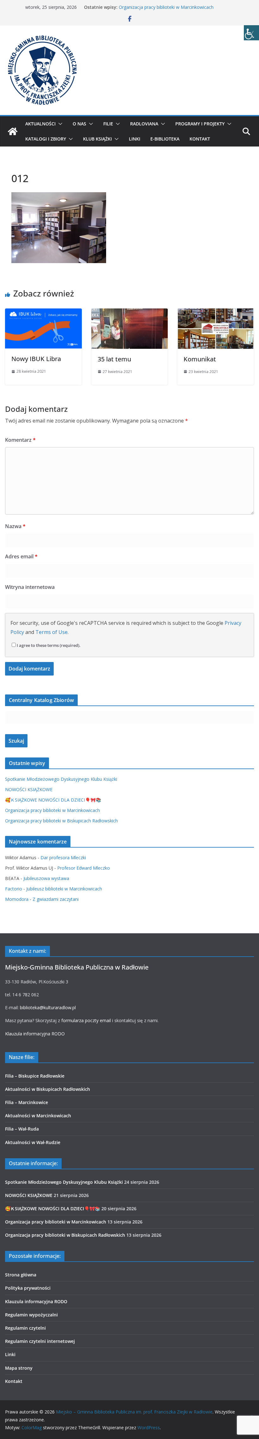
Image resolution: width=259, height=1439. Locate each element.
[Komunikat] (215, 312)
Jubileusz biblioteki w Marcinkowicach (64, 889)
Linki (134, 139)
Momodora (16, 899)
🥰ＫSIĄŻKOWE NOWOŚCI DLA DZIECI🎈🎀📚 (53, 800)
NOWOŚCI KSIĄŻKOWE (28, 789)
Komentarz (20, 439)
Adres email (21, 556)
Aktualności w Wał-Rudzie (32, 1142)
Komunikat (200, 359)
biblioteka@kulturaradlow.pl (48, 1007)
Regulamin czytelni (25, 1328)
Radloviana (144, 124)
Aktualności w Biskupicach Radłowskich (47, 1089)
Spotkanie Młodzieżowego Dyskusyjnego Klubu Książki (61, 779)
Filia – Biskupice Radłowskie (34, 1076)
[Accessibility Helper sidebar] (251, 32)
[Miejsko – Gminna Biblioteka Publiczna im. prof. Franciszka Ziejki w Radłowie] (12, 131)
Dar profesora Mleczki (63, 858)
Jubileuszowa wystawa (46, 878)
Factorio (13, 889)
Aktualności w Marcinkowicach (38, 1116)
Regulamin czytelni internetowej (40, 1341)
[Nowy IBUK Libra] (43, 312)
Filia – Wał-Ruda (22, 1129)
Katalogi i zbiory (45, 139)
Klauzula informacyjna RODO (35, 1034)
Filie (108, 124)
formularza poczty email (86, 1020)
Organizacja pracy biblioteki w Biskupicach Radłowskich (61, 821)
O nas (79, 124)
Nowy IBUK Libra (36, 358)
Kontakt (200, 139)
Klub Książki (97, 139)
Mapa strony (19, 1368)
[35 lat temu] (129, 312)
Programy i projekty (200, 124)
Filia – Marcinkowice (26, 1102)
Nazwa (15, 526)
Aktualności (40, 124)
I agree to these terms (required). (49, 645)
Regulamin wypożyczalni (31, 1315)
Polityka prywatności (28, 1288)
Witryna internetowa (30, 587)
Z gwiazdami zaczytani (56, 899)
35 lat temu (114, 359)
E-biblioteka (164, 139)
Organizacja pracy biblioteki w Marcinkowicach (166, 7)
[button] (59, 123)
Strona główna (20, 1275)
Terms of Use (51, 632)
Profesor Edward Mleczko (83, 868)
